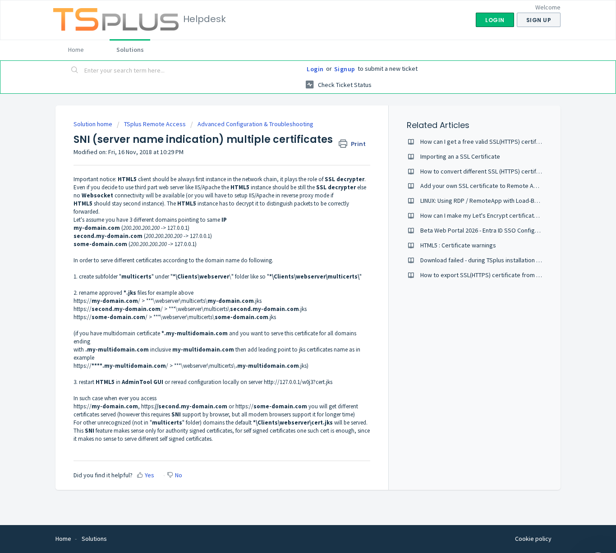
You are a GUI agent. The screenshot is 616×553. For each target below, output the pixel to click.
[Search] (75, 71)
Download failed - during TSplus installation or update (491, 260)
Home (76, 50)
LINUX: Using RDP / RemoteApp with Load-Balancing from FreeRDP (508, 201)
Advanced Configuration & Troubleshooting (255, 124)
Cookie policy (533, 539)
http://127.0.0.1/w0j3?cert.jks (298, 382)
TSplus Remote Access (155, 124)
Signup (344, 69)
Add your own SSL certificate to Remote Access (485, 186)
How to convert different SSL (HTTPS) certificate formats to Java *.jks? (515, 171)
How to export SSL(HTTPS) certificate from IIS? (482, 275)
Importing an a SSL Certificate (460, 156)
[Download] (291, 159)
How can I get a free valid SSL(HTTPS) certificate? (486, 141)
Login (315, 69)
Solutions (130, 50)
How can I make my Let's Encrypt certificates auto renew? (497, 215)
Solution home (94, 124)
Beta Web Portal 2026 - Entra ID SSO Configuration (487, 230)
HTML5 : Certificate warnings (458, 245)
